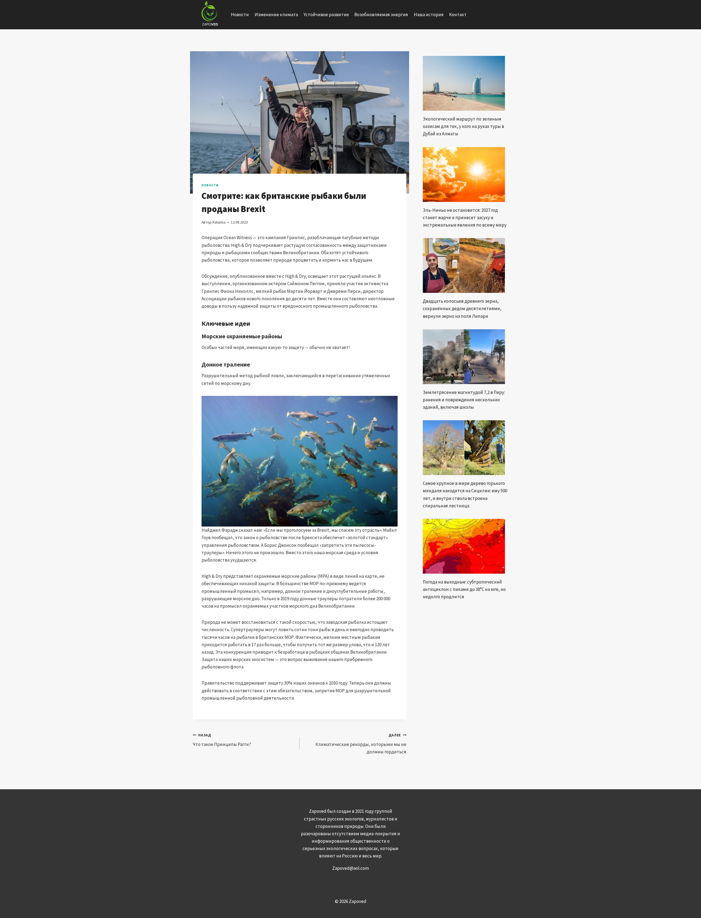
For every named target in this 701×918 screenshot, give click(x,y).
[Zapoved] (209, 14)
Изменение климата (276, 15)
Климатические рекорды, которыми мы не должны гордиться (360, 744)
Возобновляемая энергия (381, 15)
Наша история (429, 15)
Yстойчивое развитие (326, 15)
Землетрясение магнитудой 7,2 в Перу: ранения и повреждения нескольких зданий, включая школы (464, 399)
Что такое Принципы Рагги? (222, 740)
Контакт (458, 15)
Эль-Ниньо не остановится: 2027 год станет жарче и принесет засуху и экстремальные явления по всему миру (465, 217)
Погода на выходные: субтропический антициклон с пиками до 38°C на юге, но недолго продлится (464, 589)
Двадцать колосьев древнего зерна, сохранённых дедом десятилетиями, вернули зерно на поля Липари (462, 308)
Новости (240, 15)
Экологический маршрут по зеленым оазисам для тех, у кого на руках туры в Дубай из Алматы (463, 126)
